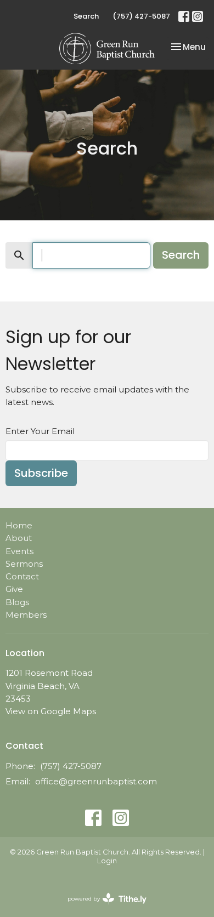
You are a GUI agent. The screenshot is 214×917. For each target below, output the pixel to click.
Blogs (17, 602)
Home (18, 525)
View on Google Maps (50, 711)
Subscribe (41, 473)
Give (14, 589)
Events (19, 551)
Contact (22, 576)
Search (86, 16)
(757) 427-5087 (141, 16)
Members (26, 615)
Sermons (24, 564)
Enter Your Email (40, 431)
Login (107, 861)
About (18, 538)
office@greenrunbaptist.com (96, 781)
